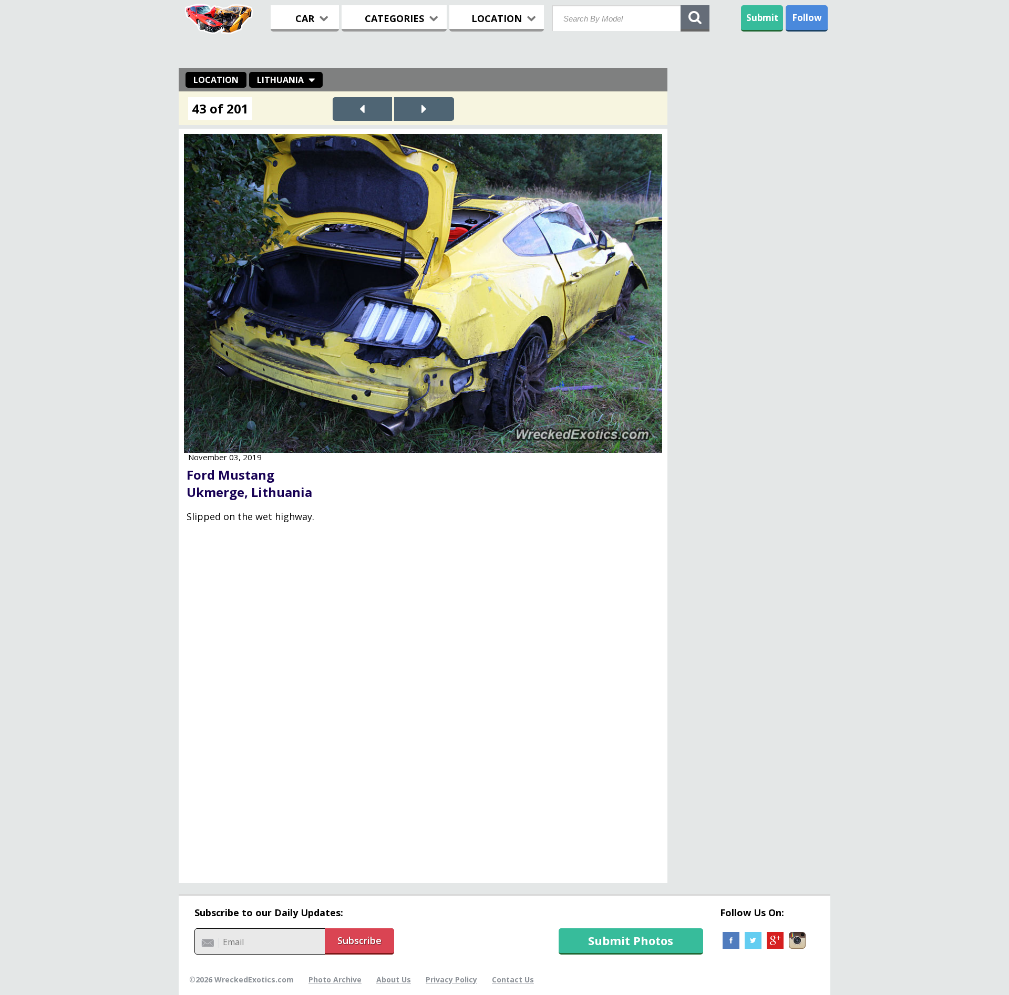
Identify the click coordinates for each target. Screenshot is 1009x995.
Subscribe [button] (359, 940)
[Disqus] (423, 710)
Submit (762, 18)
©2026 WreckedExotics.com (241, 979)
